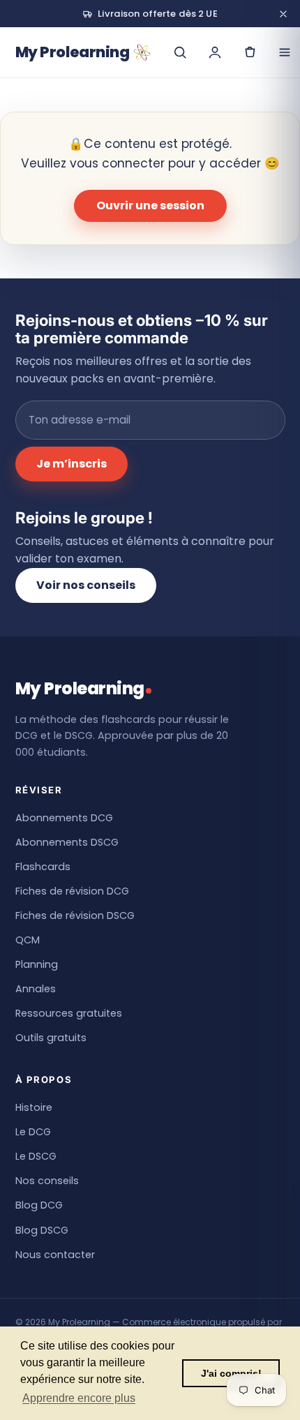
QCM (27, 940)
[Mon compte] (215, 52)
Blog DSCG (41, 1230)
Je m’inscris (71, 464)
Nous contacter (55, 1255)
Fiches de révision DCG (72, 891)
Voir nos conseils (85, 585)
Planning (36, 964)
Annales (35, 989)
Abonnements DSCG (67, 842)
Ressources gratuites (68, 1013)
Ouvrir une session (150, 205)
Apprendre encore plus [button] (78, 1398)
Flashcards (42, 867)
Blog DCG (39, 1205)
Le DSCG (36, 1156)
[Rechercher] (180, 52)
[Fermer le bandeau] (283, 14)
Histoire (33, 1107)
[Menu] (284, 52)
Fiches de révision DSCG (75, 915)
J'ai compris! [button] (231, 1373)
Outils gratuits (51, 1038)
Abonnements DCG (64, 818)
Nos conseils (47, 1181)
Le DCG (33, 1132)
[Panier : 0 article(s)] (249, 52)
